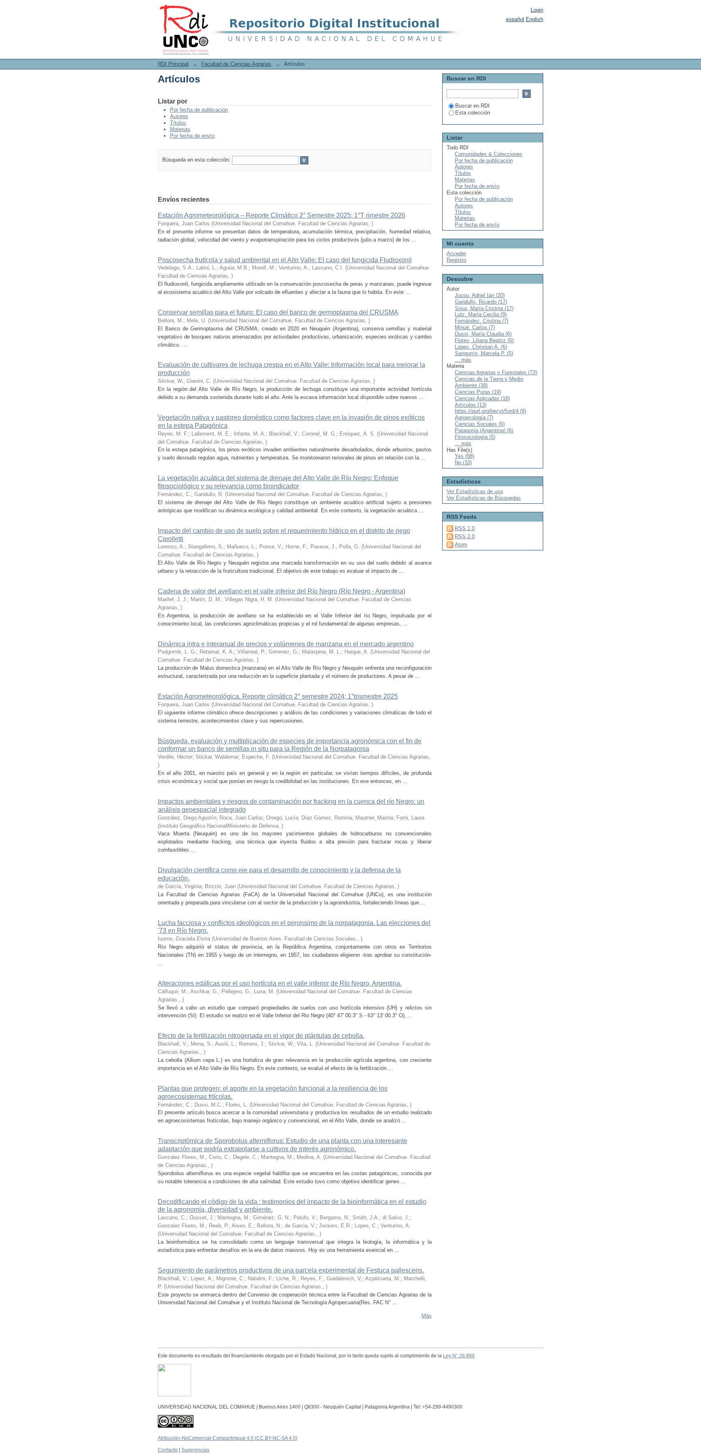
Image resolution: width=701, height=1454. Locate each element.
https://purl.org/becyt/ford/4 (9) (490, 411)
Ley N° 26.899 (459, 1356)
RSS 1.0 (465, 528)
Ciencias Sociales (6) (480, 424)
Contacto (168, 1450)
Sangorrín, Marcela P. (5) (484, 353)
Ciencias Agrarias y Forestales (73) (496, 372)
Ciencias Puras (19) (478, 392)
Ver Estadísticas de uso (475, 491)
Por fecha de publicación (199, 110)
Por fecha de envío (192, 136)
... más (463, 360)
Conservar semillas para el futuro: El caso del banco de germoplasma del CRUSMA (278, 312)
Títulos (178, 123)
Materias (180, 129)
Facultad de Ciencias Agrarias (236, 64)
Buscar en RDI (472, 106)
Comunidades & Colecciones (489, 154)
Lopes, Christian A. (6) (481, 347)
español (515, 19)
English (534, 19)
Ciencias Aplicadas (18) (482, 398)
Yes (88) (464, 456)
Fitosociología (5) (475, 437)
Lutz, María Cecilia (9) (481, 314)
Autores (179, 116)
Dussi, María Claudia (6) (483, 334)
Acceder (456, 253)
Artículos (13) (470, 405)
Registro (456, 260)
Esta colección (472, 113)
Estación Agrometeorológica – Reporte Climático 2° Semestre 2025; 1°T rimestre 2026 (281, 215)
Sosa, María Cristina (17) (484, 308)
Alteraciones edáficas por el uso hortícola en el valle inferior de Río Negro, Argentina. (280, 983)
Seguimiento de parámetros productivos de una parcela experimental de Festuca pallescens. (291, 1270)
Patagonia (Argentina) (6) (484, 430)
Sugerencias (195, 1450)
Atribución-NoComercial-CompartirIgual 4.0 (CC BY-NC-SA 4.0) (227, 1438)
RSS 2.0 (465, 536)
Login (537, 10)
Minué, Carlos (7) (475, 327)
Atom (461, 544)
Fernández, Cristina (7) (481, 321)
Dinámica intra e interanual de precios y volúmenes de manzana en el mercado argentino (286, 644)
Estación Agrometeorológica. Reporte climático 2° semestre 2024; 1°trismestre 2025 (278, 696)
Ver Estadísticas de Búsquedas (484, 498)
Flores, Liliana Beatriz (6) (484, 340)
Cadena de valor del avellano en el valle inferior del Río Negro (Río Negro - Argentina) (281, 591)
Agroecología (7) (474, 417)
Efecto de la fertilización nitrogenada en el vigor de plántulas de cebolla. (261, 1035)
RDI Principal (173, 64)
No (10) (463, 462)
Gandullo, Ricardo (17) (481, 302)
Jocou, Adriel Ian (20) (480, 295)
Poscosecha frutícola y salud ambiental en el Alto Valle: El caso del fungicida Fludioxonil (285, 260)
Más (426, 1316)
